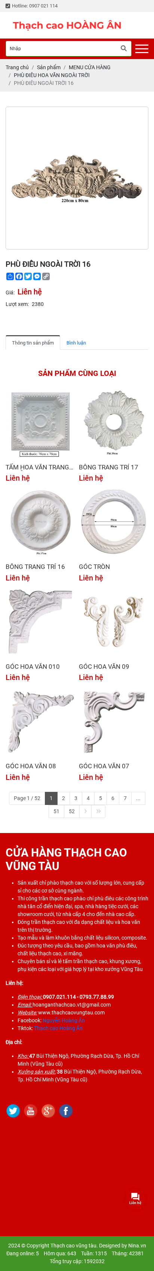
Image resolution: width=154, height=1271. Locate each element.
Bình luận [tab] (76, 343)
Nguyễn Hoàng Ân (64, 1020)
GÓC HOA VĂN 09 (104, 666)
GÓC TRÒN (94, 566)
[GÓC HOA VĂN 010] (40, 622)
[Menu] (141, 49)
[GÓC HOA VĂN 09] (113, 622)
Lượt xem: (17, 304)
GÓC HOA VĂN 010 (33, 666)
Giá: (10, 292)
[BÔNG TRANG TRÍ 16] (40, 522)
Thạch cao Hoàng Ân (58, 1028)
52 (72, 811)
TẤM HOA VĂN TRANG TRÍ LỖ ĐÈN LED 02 (37, 467)
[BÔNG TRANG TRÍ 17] (113, 422)
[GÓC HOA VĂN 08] (40, 721)
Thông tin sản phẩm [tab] (33, 343)
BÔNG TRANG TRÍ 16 (35, 566)
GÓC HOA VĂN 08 (31, 766)
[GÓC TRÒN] (113, 522)
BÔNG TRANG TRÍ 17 (108, 467)
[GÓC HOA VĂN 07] (113, 721)
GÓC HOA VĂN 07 (104, 766)
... (138, 798)
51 (56, 811)
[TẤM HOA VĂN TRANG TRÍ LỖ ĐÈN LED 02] (40, 422)
